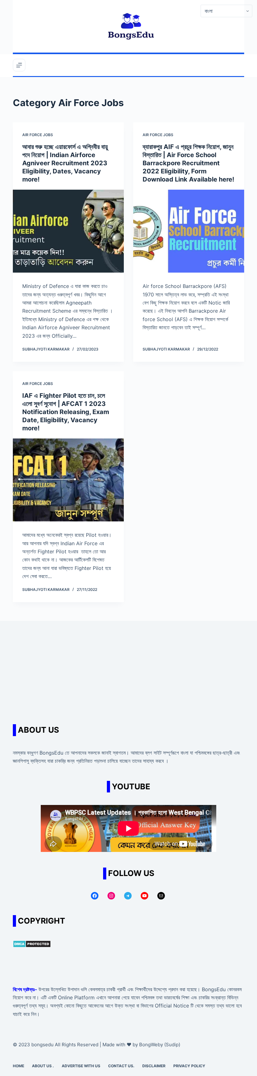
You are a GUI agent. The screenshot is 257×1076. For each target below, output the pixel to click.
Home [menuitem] (18, 1065)
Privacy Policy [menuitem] (189, 1065)
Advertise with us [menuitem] (81, 1065)
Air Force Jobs (37, 134)
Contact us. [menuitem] (121, 1065)
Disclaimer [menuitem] (153, 1065)
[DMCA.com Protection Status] (32, 943)
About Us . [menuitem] (43, 1065)
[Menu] (19, 65)
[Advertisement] (128, 668)
